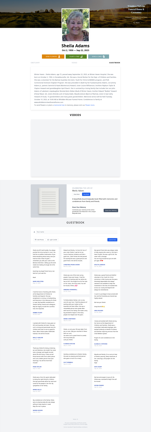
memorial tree (59, 105)
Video (74, 63)
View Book (77, 194)
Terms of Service (80, 424)
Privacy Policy (70, 424)
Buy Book (86, 194)
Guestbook (114, 63)
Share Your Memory (111, 210)
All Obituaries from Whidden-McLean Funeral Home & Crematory (136, 18)
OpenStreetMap (77, 427)
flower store (89, 105)
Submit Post (112, 240)
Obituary (35, 63)
